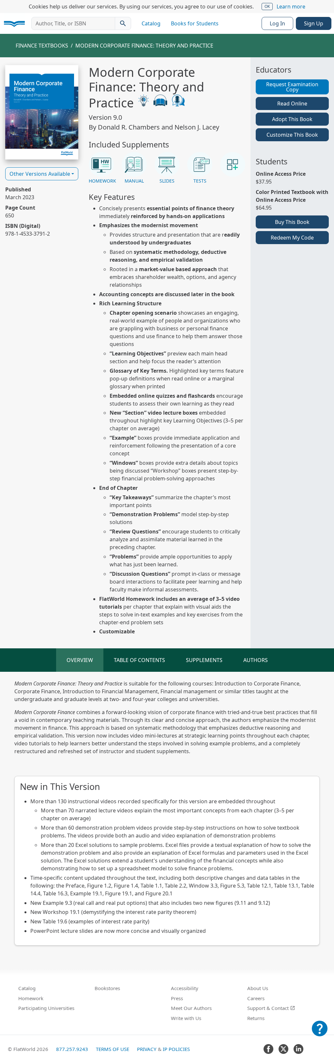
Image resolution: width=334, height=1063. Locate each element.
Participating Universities (46, 1008)
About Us (257, 988)
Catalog (151, 23)
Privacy (147, 1049)
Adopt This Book (292, 119)
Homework (30, 998)
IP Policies (176, 1049)
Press (177, 998)
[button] (101, 168)
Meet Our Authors (191, 1008)
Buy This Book (292, 222)
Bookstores (107, 988)
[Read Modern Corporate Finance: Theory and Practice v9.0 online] (41, 112)
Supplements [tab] (204, 660)
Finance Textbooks (42, 45)
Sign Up (313, 23)
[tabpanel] (167, 813)
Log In (277, 23)
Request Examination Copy (292, 87)
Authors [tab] (255, 660)
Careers (256, 998)
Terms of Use (112, 1049)
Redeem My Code (292, 237)
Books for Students (195, 23)
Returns (256, 1018)
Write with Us (186, 1018)
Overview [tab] (80, 660)
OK (267, 6)
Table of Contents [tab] (139, 660)
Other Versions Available (39, 173)
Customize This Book (292, 134)
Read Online (292, 103)
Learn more (291, 6)
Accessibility (184, 988)
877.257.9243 (72, 1049)
